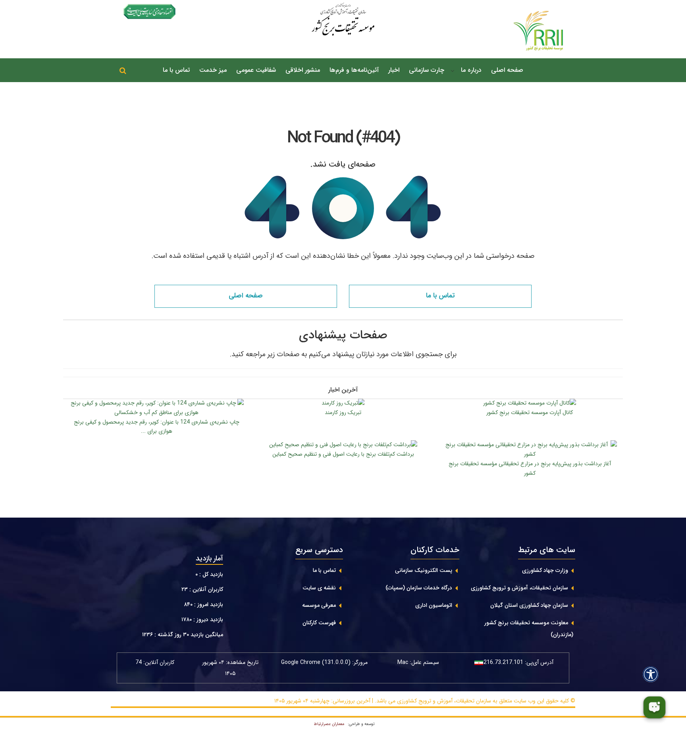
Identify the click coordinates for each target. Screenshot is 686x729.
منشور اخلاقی (302, 70)
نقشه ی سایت (319, 587)
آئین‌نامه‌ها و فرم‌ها (354, 70)
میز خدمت (213, 70)
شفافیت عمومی (256, 70)
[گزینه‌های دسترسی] (650, 674)
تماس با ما (176, 70)
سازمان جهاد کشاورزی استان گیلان (529, 605)
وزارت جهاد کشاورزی (545, 570)
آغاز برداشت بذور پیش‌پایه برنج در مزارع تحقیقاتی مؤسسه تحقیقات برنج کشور (530, 468)
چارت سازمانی (426, 70)
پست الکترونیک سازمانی (423, 570)
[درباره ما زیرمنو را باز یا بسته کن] (452, 70)
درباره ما (471, 70)
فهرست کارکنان (319, 622)
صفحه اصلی (507, 70)
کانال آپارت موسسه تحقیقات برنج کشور (529, 412)
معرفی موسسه (319, 605)
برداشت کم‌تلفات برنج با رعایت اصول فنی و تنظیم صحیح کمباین (343, 454)
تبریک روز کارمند (343, 412)
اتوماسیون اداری (433, 605)
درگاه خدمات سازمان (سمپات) (418, 587)
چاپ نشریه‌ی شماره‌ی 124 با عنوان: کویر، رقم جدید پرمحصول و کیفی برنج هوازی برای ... (156, 427)
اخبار (393, 70)
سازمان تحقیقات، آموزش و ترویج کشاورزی (519, 587)
